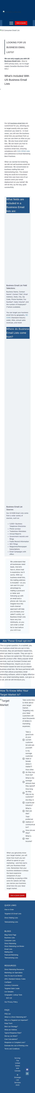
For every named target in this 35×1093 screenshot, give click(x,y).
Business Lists (9, 938)
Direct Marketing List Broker (14, 946)
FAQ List (7, 1014)
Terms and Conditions (12, 1049)
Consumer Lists (9, 940)
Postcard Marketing (11, 955)
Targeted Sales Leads (12, 988)
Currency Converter (11, 985)
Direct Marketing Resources (14, 969)
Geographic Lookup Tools (13, 995)
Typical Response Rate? (12, 1033)
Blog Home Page (10, 935)
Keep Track (8, 1023)
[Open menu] (8, 23)
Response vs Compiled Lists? (14, 1042)
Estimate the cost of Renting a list (16, 1045)
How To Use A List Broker (13, 976)
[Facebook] (27, 1069)
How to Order (9, 909)
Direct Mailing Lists (11, 918)
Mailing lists (8, 952)
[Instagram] (27, 1073)
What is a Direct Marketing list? (15, 1017)
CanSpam (7, 982)
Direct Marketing (10, 943)
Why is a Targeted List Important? (16, 1020)
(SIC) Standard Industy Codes (14, 979)
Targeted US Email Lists (12, 914)
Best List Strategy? (11, 1026)
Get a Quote (21, 23)
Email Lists (8, 949)
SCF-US (9, 998)
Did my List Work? (10, 1036)
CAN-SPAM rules (23, 151)
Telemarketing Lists (11, 922)
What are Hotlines (10, 1030)
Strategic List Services (17, 1079)
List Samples (9, 992)
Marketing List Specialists (13, 973)
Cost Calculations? (11, 1039)
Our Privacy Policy (11, 1002)
